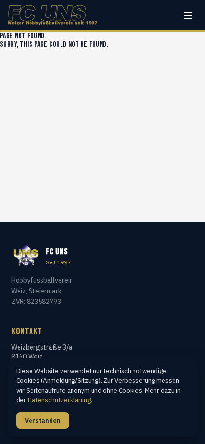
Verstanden (43, 420)
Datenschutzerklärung (59, 399)
